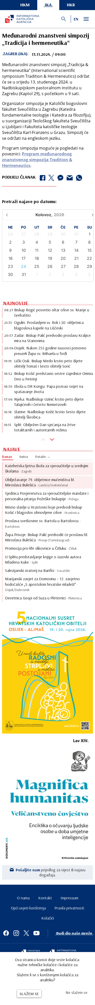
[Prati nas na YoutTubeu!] (36, 933)
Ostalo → (42, 456)
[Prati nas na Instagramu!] (16, 933)
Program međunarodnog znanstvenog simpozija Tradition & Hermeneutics (37, 159)
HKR (71, 5)
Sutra (23, 456)
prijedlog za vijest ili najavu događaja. (50, 872)
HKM (25, 5)
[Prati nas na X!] (26, 933)
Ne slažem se (76, 992)
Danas (7, 456)
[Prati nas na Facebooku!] (6, 933)
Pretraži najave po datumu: (29, 201)
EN (76, 18)
